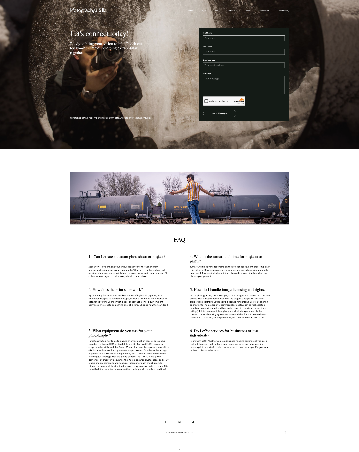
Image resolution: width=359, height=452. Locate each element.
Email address (209, 60)
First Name (207, 33)
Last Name (207, 46)
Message (207, 73)
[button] (217, 11)
